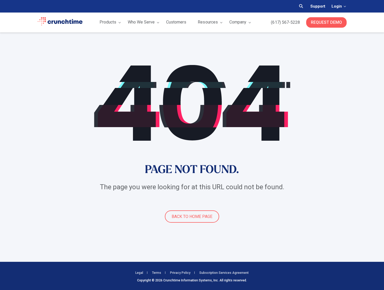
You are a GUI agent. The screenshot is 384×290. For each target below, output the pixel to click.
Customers (176, 22)
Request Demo (326, 22)
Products (108, 22)
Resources (208, 22)
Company (237, 22)
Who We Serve (141, 22)
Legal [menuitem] (139, 272)
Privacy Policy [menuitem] (180, 272)
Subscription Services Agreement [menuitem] (224, 272)
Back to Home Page (192, 216)
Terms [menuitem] (156, 272)
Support (317, 6)
